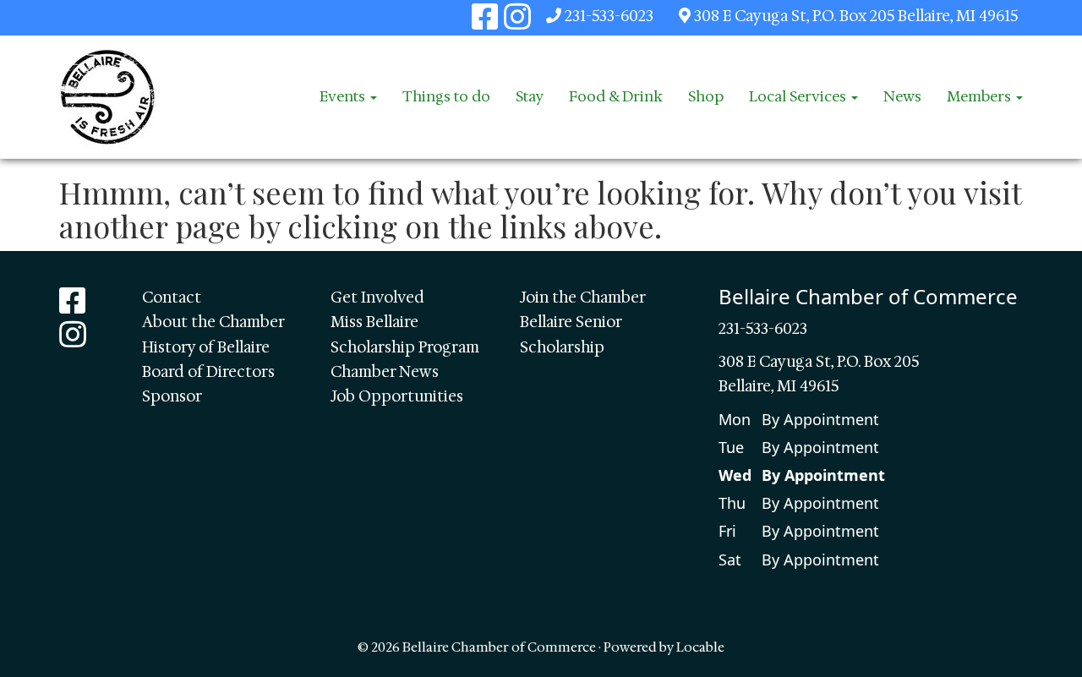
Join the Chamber (583, 297)
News (902, 96)
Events (344, 96)
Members (980, 96)
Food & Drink (616, 96)
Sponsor (172, 396)
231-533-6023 (609, 16)
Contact (171, 297)
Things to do (446, 96)
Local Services (799, 96)
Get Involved (377, 297)
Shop (706, 96)
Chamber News (385, 372)
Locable (700, 647)
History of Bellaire (206, 347)
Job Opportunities (397, 396)
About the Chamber (213, 322)
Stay (530, 96)
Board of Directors (208, 372)
